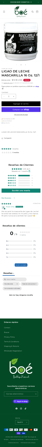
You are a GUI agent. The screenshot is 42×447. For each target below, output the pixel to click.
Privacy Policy (9, 337)
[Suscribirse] (35, 394)
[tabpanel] (21, 297)
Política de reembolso (16, 439)
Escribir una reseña (21, 265)
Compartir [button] (8, 138)
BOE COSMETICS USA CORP (18, 437)
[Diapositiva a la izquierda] (16, 65)
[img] (6, 204)
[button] (4, 11)
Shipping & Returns (11, 346)
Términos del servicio (31, 439)
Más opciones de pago (21, 114)
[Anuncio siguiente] (38, 2)
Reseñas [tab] (8, 273)
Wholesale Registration (13, 351)
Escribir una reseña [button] (21, 191)
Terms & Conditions (11, 342)
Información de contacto (28, 442)
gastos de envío (8, 83)
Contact (7, 328)
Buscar (6, 332)
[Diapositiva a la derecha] (25, 65)
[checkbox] (12, 288)
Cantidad (5, 92)
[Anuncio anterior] (4, 2)
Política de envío (13, 442)
